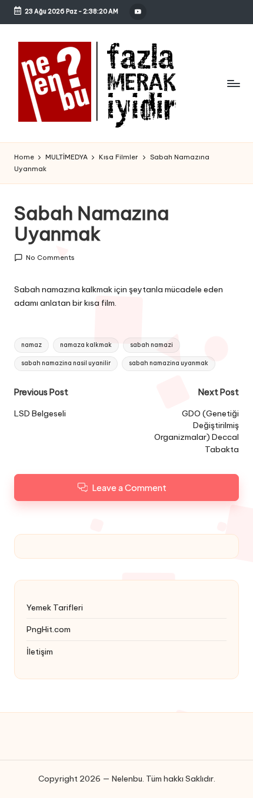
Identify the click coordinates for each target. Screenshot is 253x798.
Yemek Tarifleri (54, 607)
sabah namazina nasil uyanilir (66, 363)
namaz (31, 345)
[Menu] (233, 83)
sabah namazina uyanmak (168, 363)
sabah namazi (151, 345)
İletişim (39, 651)
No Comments (50, 257)
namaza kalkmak (86, 345)
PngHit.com (48, 629)
